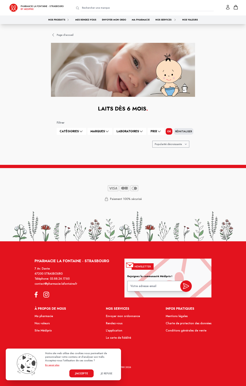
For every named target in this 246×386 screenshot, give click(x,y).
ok (169, 131)
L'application (114, 330)
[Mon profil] (227, 7)
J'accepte (81, 373)
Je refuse (106, 373)
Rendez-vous (114, 323)
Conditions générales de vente (186, 330)
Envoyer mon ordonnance (123, 316)
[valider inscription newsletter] (186, 286)
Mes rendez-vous (85, 19)
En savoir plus (52, 365)
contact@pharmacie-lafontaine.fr (56, 284)
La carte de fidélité (118, 338)
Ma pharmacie (141, 19)
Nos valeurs (190, 19)
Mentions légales (177, 316)
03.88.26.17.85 (60, 279)
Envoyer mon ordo (114, 19)
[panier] (235, 7)
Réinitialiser (183, 131)
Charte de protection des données (188, 323)
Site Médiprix (43, 330)
